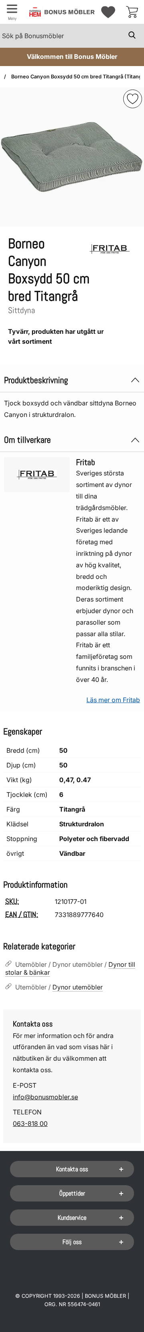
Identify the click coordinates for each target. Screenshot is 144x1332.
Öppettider (72, 1193)
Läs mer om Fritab (113, 700)
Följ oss (72, 1242)
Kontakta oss (72, 1169)
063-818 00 (30, 1124)
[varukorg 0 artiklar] (132, 12)
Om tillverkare (27, 440)
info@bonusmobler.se (45, 1097)
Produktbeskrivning (36, 380)
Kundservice (72, 1217)
